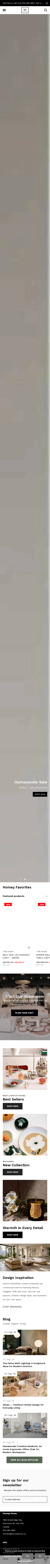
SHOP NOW (40, 796)
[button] (4, 10)
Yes (27, 1556)
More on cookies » (26, 1561)
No (40, 1556)
